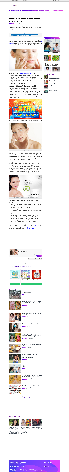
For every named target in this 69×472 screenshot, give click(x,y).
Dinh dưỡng (45, 10)
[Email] (59, 0)
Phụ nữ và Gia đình (29, 228)
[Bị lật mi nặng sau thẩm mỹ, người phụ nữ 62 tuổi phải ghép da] (15, 368)
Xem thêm (39, 255)
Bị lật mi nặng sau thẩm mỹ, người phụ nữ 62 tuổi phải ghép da (32, 366)
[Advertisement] (38, 5)
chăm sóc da (36, 225)
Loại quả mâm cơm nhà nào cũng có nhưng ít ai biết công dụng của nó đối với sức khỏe (55, 64)
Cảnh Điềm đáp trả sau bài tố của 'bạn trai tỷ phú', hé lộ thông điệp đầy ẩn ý (32, 314)
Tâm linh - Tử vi (24, 305)
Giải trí (27, 10)
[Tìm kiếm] (58, 12)
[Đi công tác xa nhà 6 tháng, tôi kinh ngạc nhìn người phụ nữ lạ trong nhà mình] (56, 69)
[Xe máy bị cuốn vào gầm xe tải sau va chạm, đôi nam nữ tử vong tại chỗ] (37, 422)
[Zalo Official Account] (54, 0)
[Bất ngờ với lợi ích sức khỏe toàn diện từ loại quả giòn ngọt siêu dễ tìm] (15, 348)
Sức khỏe (39, 10)
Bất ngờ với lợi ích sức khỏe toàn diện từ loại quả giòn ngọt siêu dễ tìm (31, 345)
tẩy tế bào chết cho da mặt (25, 73)
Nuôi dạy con (51, 10)
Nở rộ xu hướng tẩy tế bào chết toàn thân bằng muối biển (21, 35)
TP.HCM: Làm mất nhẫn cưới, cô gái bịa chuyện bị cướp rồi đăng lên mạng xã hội (32, 386)
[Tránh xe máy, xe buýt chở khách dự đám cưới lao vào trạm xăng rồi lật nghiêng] (15, 294)
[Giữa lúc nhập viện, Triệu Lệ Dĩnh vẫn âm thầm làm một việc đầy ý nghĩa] (47, 69)
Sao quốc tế (24, 316)
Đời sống (21, 10)
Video (58, 10)
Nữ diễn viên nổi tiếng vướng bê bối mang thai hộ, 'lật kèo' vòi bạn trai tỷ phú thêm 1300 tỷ (31, 324)
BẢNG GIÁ (45, 466)
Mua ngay (15, 284)
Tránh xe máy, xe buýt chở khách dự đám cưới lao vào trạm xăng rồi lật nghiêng (32, 292)
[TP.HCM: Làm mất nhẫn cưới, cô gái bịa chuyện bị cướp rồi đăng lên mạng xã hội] (15, 389)
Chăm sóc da (12, 23)
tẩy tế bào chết (17, 266)
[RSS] (57, 0)
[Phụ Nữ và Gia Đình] (13, 5)
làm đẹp (26, 227)
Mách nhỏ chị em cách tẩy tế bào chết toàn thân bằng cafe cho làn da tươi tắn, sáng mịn (29, 250)
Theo (34, 258)
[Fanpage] (52, 0)
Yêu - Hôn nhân (14, 10)
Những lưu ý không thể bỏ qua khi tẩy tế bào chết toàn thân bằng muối (24, 33)
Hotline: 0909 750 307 (24, 0)
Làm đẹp (33, 10)
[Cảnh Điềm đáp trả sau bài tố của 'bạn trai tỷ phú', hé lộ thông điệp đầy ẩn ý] (15, 317)
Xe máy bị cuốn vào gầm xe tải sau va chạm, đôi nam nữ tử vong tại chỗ (37, 428)
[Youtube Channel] (55, 0)
